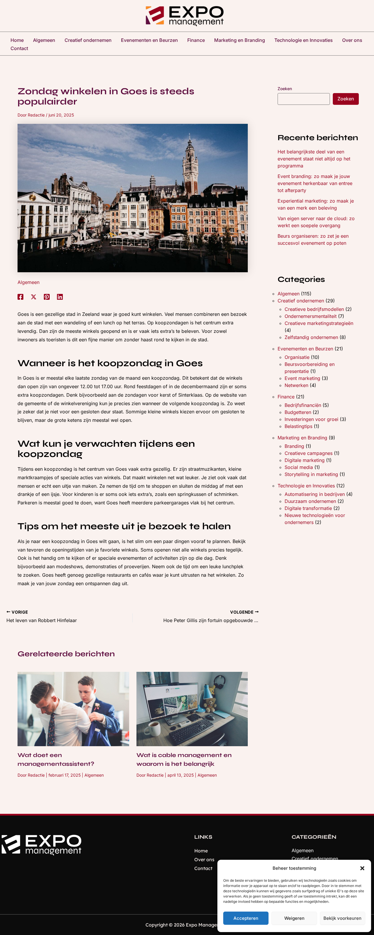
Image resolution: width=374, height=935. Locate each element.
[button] (362, 868)
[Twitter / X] (34, 297)
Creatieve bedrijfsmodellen (314, 309)
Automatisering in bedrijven (315, 494)
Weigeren (294, 918)
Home (201, 851)
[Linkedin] (60, 297)
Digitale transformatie (308, 508)
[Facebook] (20, 297)
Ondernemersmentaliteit (311, 316)
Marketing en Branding (302, 438)
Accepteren (245, 918)
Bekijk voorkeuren (342, 918)
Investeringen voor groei (311, 419)
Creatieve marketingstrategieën (319, 323)
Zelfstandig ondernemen (311, 337)
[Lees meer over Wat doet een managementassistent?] (73, 708)
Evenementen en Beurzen (305, 349)
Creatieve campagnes (309, 453)
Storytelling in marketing (311, 474)
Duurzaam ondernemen (310, 501)
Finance (286, 397)
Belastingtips (298, 426)
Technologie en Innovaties (306, 486)
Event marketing (302, 378)
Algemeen (28, 282)
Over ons (204, 859)
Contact (203, 868)
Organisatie (297, 357)
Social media (299, 467)
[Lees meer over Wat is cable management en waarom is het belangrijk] (192, 708)
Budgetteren (298, 412)
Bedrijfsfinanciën (303, 405)
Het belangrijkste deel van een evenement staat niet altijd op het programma (314, 159)
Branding (294, 446)
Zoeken (285, 88)
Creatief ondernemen (301, 301)
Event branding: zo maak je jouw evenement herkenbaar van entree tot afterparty (315, 183)
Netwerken (296, 385)
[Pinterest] (47, 297)
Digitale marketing (305, 460)
